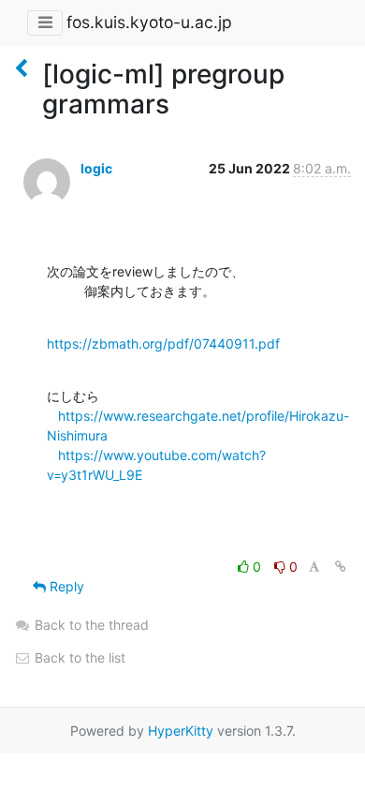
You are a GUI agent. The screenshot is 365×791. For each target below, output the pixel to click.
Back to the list (78, 657)
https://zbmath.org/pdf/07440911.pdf (163, 343)
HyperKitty (180, 731)
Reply (65, 586)
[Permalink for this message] (340, 566)
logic (96, 168)
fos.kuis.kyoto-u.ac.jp (149, 22)
